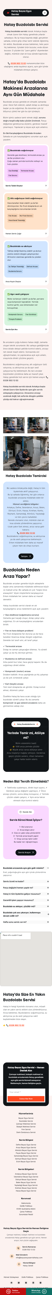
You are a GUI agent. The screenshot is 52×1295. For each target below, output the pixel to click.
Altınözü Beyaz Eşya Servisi (26, 1150)
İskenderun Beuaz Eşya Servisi (26, 1177)
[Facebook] (11, 1283)
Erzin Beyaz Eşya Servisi (26, 1161)
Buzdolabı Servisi (26, 1121)
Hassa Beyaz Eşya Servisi (26, 1191)
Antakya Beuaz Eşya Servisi (26, 1174)
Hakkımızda (26, 1203)
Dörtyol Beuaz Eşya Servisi (26, 1179)
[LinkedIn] (33, 1283)
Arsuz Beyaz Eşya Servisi (26, 1147)
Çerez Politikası (26, 1212)
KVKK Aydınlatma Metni (26, 1209)
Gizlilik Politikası (26, 1206)
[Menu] (44, 12)
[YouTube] (40, 1283)
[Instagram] (26, 1283)
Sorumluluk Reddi (26, 1214)
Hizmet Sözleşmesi (11, 1277)
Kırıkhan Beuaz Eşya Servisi (26, 1188)
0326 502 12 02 (18, 63)
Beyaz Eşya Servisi (26, 1118)
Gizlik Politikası (27, 1277)
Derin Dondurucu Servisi (25, 1132)
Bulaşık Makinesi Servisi (26, 1127)
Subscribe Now (26, 1099)
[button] (26, 868)
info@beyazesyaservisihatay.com (29, 1258)
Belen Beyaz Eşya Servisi (26, 1182)
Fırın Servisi (26, 1129)
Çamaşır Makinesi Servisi (26, 1124)
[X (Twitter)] (19, 1283)
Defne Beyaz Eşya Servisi (26, 1145)
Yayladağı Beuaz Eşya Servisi (25, 1185)
